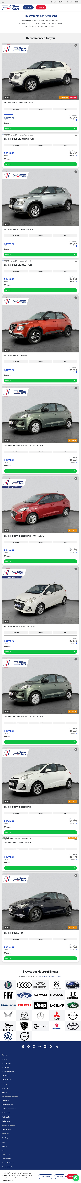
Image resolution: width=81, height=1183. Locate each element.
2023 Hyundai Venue (19, 139)
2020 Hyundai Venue (18, 265)
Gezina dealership (7, 1167)
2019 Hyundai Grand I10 (18, 807)
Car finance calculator (9, 1109)
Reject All (60, 1176)
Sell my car (5, 1088)
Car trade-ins (6, 1117)
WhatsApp (8, 128)
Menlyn (8, 123)
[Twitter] (28, 1046)
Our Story (5, 1138)
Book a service (6, 1129)
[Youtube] (40, 1046)
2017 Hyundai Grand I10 (20, 626)
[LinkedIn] (45, 1046)
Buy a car (5, 1059)
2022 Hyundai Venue (18, 103)
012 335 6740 (57, 2)
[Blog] (57, 1046)
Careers (4, 1146)
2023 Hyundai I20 (15, 933)
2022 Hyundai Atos (18, 843)
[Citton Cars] (10, 7)
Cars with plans (7, 1075)
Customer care (6, 1158)
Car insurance (6, 1113)
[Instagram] (34, 1046)
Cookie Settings (45, 1176)
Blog (3, 1150)
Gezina (8, 159)
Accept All (72, 1176)
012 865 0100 (73, 2)
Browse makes (6, 1067)
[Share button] (75, 45)
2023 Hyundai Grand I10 (24, 536)
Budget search (6, 1079)
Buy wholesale (6, 1063)
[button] (3, 2)
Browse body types (8, 1071)
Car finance (5, 1100)
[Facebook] (23, 1046)
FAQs (3, 1142)
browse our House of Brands (50, 976)
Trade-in (4, 1092)
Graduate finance (7, 1104)
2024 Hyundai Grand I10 (24, 445)
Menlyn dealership (8, 1163)
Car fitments (6, 1121)
